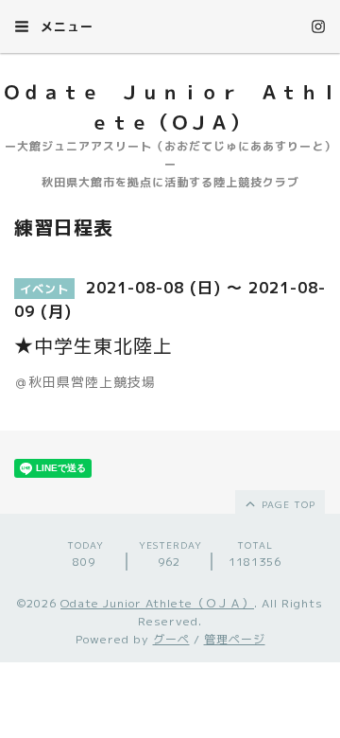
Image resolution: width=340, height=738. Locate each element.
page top (286, 504)
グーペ (171, 639)
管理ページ (234, 639)
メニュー (65, 26)
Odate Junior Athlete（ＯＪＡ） (157, 603)
